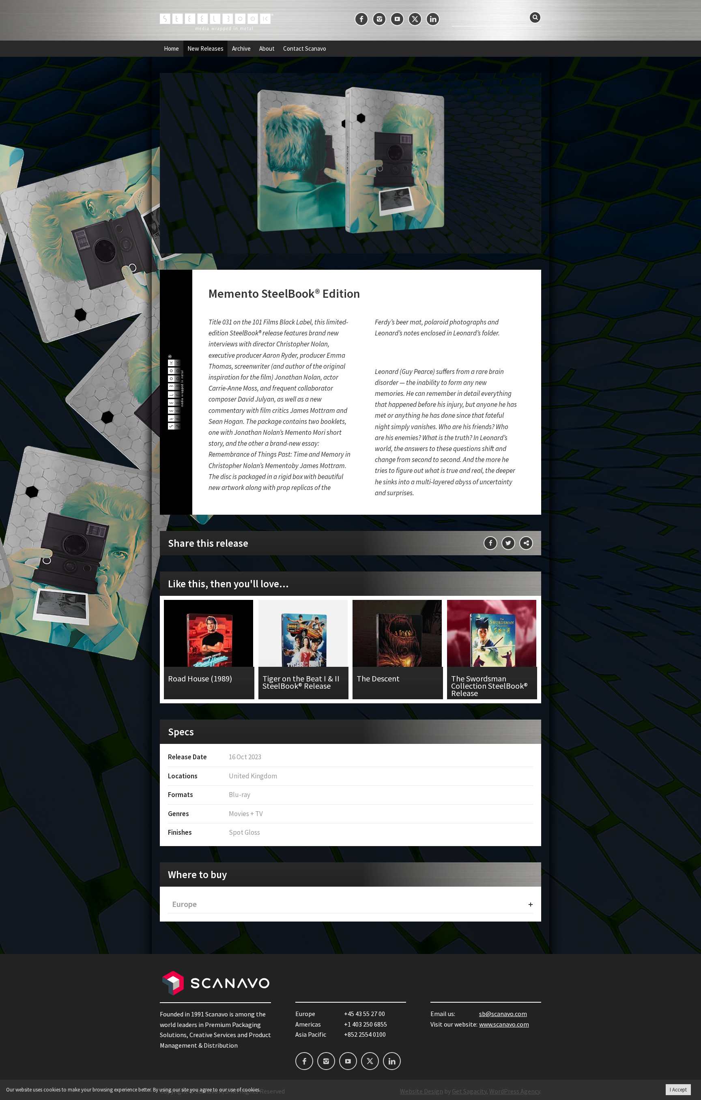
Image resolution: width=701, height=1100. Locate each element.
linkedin (433, 19)
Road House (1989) (209, 649)
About (267, 49)
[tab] (350, 904)
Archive (241, 49)
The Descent (398, 649)
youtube (397, 19)
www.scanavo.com (504, 1024)
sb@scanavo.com (503, 1014)
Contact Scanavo (304, 49)
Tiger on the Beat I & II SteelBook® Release (303, 649)
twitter (415, 19)
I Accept (678, 1089)
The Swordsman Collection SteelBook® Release (492, 649)
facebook (361, 19)
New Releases (205, 49)
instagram (379, 19)
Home (171, 49)
